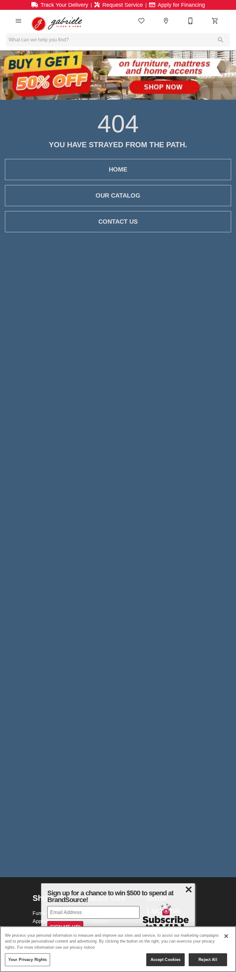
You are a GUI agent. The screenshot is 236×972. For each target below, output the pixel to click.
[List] (141, 21)
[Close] (226, 936)
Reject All (208, 959)
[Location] (166, 21)
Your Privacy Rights (27, 959)
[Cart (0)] (215, 21)
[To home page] (57, 21)
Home (118, 169)
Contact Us (118, 221)
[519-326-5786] (190, 21)
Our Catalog (118, 195)
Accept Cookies (166, 959)
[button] (18, 21)
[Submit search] (220, 39)
